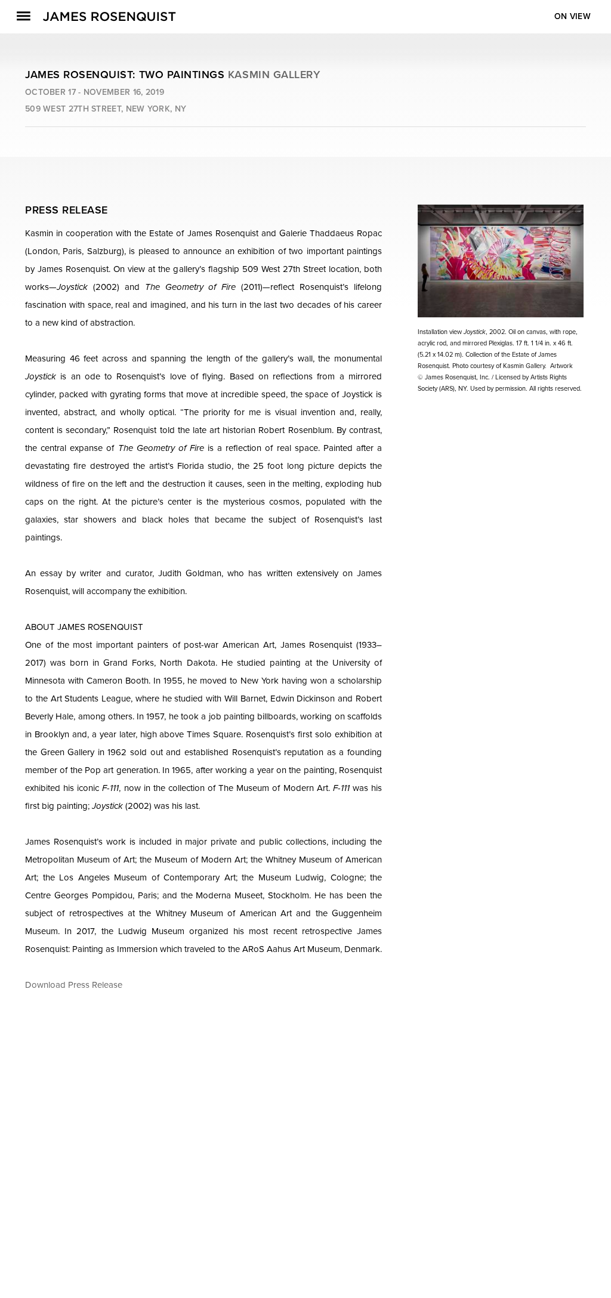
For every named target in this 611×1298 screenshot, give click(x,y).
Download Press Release (73, 984)
